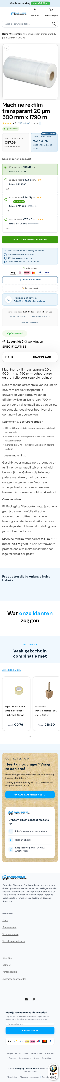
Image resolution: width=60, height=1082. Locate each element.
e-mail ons (39, 301)
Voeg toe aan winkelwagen (30, 239)
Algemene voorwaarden (29, 1077)
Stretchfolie (16, 33)
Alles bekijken (11, 670)
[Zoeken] (54, 24)
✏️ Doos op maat (30, 288)
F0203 (18, 1053)
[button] (6, 13)
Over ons (7, 958)
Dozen (36, 1058)
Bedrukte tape (25, 1058)
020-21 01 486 (24, 301)
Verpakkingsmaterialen (13, 941)
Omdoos (12, 1058)
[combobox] (30, 23)
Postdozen (49, 1053)
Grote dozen (36, 1053)
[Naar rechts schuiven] (36, 736)
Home (5, 33)
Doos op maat (9, 927)
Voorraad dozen (10, 934)
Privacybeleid (12, 1077)
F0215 (26, 1053)
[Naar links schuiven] (23, 736)
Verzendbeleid (9, 971)
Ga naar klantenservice (28, 795)
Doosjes (9, 1053)
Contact (6, 965)
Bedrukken (46, 1058)
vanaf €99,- (40, 3)
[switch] (53, 1077)
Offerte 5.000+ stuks (31, 279)
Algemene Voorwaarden (14, 979)
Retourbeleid (47, 1077)
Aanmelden (28, 1030)
